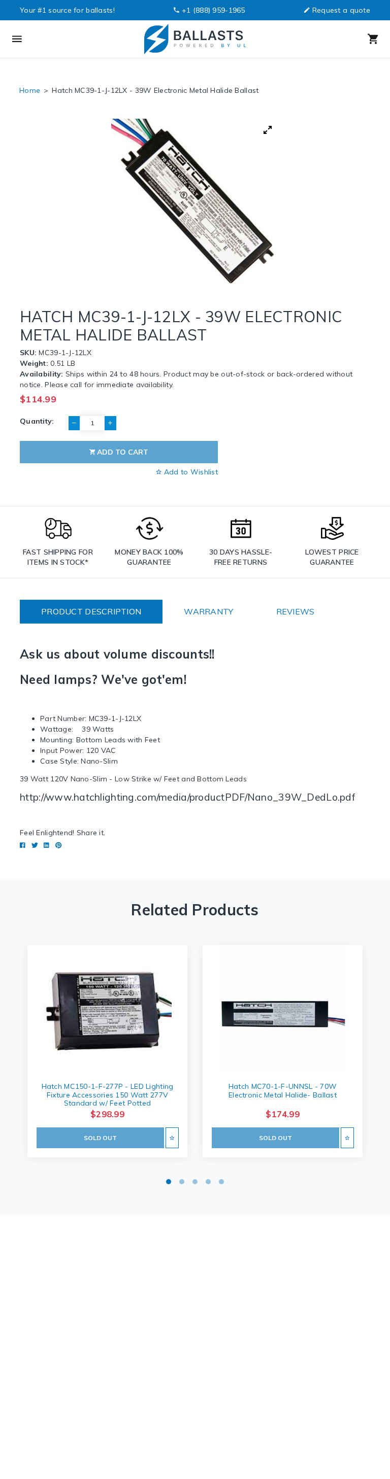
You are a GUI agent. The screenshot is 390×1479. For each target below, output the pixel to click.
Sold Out (100, 1138)
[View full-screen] (268, 130)
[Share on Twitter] (34, 845)
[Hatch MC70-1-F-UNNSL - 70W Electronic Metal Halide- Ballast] (283, 1009)
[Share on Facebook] (22, 845)
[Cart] (332, 39)
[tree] (195, 202)
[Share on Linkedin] (46, 845)
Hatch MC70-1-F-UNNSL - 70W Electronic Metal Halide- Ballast (283, 1090)
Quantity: (37, 421)
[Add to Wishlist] (172, 1137)
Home (29, 90)
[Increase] (110, 423)
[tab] (91, 612)
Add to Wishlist (190, 471)
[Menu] (57, 39)
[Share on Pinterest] (58, 845)
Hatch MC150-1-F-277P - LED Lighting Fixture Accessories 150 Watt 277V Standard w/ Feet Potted (108, 1095)
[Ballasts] (194, 39)
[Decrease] (74, 423)
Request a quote (341, 10)
